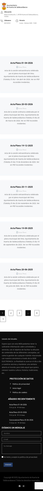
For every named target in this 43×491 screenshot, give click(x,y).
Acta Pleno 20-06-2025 (21, 269)
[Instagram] (23, 486)
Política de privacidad (21, 384)
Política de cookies (20, 392)
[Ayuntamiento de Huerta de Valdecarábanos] (16, 5)
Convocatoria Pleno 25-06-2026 (21, 420)
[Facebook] (19, 486)
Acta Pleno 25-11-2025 (21, 187)
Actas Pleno (22, 67)
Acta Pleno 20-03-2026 (21, 104)
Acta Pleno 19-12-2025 (21, 145)
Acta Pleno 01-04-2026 (21, 63)
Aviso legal (17, 388)
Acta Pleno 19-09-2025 (21, 228)
